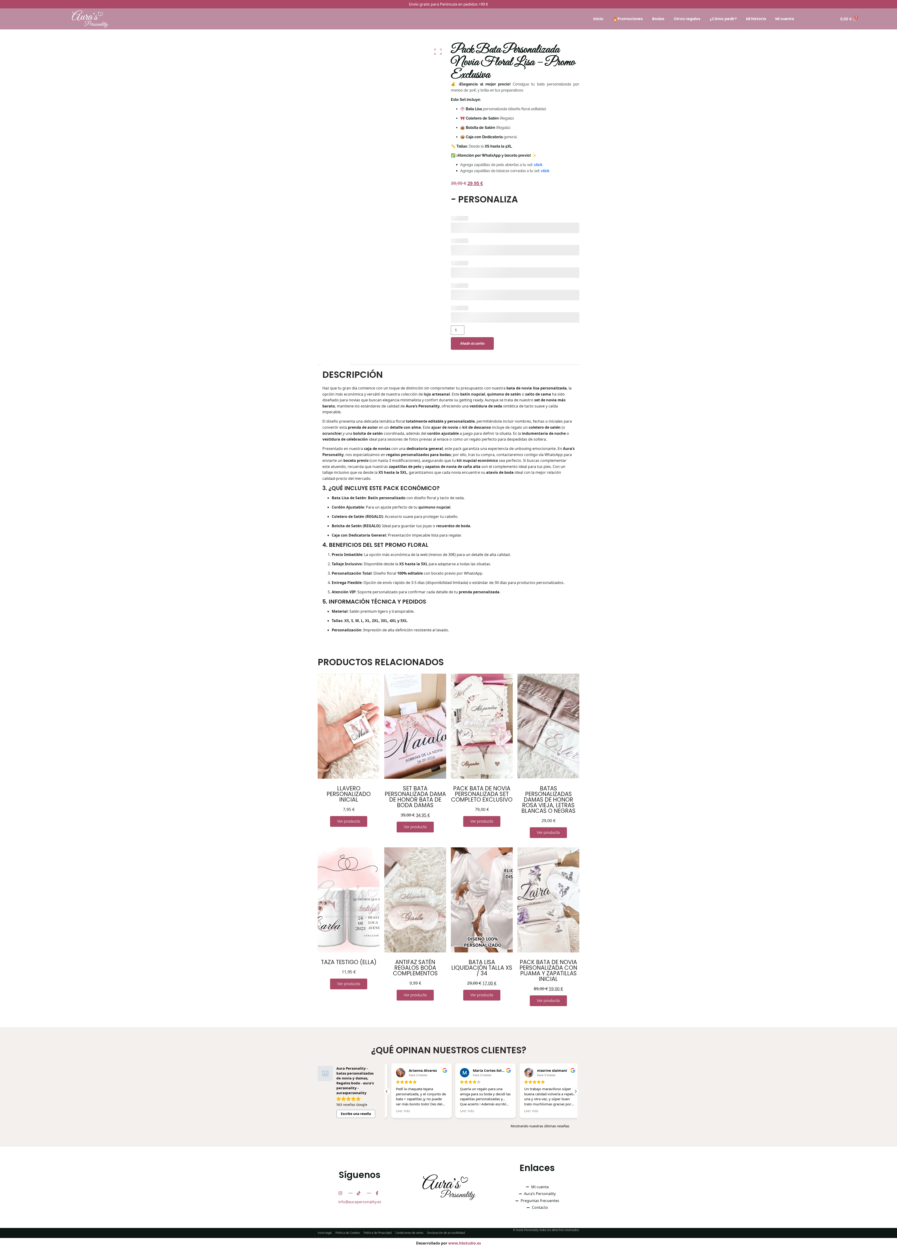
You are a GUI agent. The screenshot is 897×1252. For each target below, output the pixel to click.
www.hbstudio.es (464, 1243)
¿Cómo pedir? (723, 18)
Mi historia (756, 18)
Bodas (658, 18)
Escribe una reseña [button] (356, 1113)
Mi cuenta (784, 18)
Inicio (598, 18)
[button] (575, 1091)
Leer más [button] (427, 1111)
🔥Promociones (628, 18)
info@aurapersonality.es (359, 1201)
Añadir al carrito (472, 343)
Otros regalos (687, 18)
